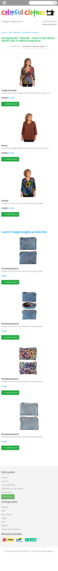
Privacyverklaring (7, 485)
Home (3, 32)
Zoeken (54, 3)
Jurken (3, 518)
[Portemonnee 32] (28, 250)
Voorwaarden (6, 492)
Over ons (4, 481)
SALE (3, 522)
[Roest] (29, 127)
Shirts (3, 511)
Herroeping (8, 496)
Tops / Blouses (14, 32)
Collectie (4, 507)
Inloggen (5, 21)
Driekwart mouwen (30, 32)
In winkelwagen (11, 104)
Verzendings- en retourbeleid (12, 488)
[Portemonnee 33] (29, 416)
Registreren (17, 21)
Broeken (4, 525)
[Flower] (28, 182)
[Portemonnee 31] (28, 360)
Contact (4, 477)
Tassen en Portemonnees (10, 529)
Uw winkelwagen (49, 21)
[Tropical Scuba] (28, 72)
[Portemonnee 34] (29, 305)
